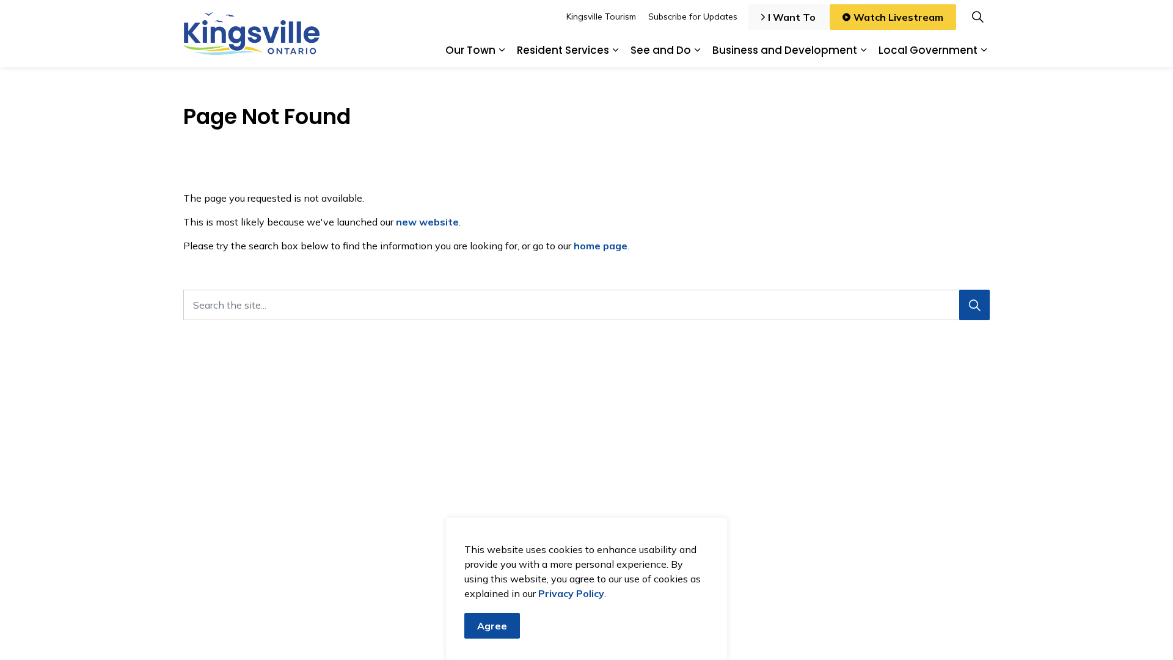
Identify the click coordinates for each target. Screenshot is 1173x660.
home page (600, 246)
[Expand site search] (977, 17)
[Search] (974, 305)
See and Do (660, 50)
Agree (492, 626)
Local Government (928, 50)
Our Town (470, 50)
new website (427, 222)
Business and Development (784, 50)
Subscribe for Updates (692, 16)
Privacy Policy (571, 593)
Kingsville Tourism (601, 16)
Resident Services (563, 50)
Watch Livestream (898, 17)
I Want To (792, 17)
